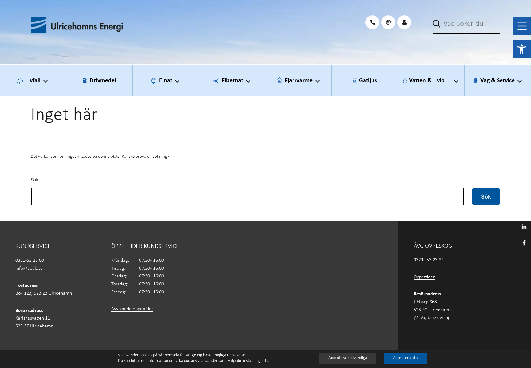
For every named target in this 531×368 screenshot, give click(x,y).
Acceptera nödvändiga (347, 358)
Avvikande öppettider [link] (132, 309)
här (268, 360)
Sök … (37, 180)
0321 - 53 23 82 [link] (429, 260)
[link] (522, 49)
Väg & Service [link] (497, 81)
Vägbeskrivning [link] (435, 317)
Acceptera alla (405, 358)
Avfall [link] (33, 81)
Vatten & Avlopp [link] (430, 81)
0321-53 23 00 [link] (29, 260)
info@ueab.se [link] (29, 268)
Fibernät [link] (232, 81)
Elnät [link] (165, 81)
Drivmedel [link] (103, 81)
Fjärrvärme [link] (299, 81)
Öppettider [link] (424, 277)
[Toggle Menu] (522, 26)
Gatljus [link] (368, 81)
